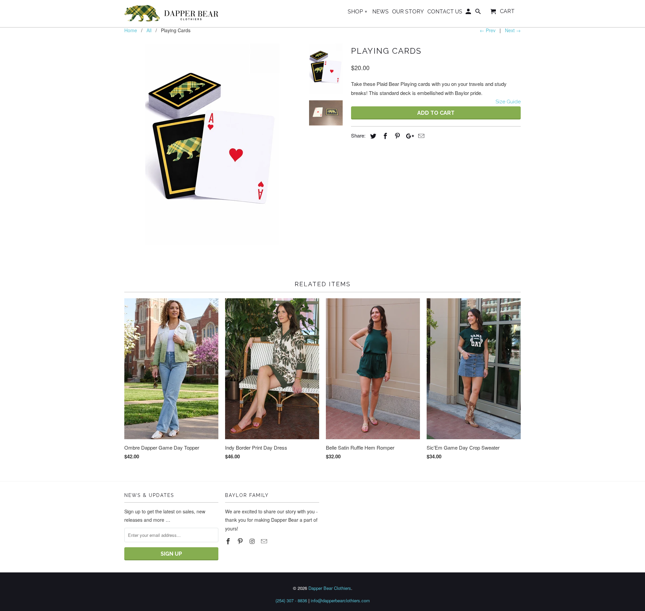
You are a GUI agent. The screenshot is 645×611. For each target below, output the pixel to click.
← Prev (488, 30)
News (380, 12)
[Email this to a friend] (420, 135)
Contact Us (444, 12)
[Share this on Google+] (408, 135)
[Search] (478, 12)
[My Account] (469, 12)
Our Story (408, 12)
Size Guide (508, 102)
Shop (357, 11)
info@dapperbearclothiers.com (340, 600)
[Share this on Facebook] (384, 135)
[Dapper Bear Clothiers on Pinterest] (241, 541)
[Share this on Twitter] (372, 135)
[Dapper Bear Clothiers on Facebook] (228, 541)
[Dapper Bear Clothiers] (171, 13)
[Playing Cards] (212, 144)
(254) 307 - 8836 (291, 600)
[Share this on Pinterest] (396, 135)
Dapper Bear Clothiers (329, 588)
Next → (513, 30)
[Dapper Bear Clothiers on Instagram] (253, 541)
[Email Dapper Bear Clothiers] (264, 541)
